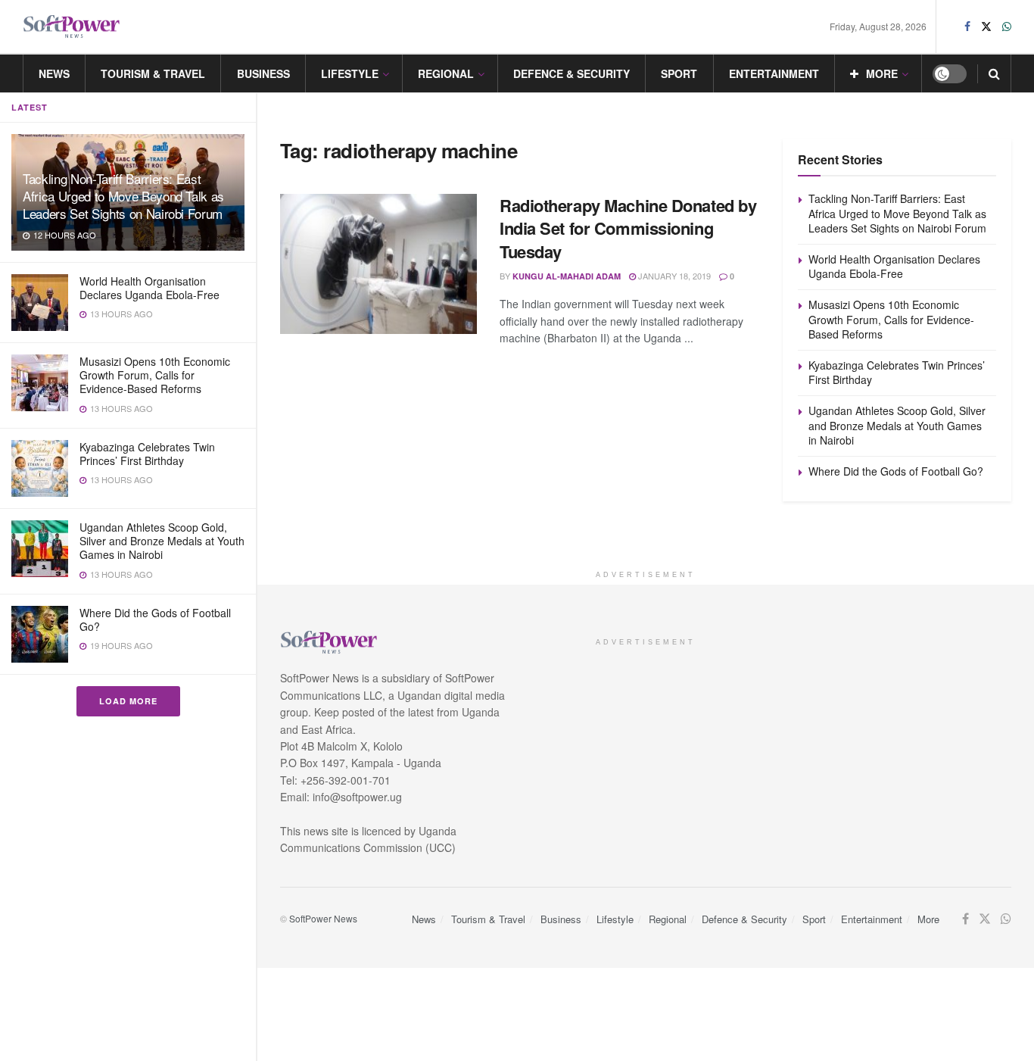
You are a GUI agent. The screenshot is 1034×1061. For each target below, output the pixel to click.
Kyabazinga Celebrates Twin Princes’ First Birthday (147, 453)
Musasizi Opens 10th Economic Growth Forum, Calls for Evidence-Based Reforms (154, 375)
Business (263, 73)
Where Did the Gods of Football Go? (155, 619)
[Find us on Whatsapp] (1006, 26)
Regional (446, 73)
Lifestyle (349, 73)
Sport (679, 73)
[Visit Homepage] (72, 27)
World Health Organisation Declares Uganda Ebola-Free (149, 287)
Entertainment (774, 73)
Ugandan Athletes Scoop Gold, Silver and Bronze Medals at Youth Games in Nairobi (161, 541)
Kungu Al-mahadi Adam (566, 276)
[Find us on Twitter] (986, 26)
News (54, 73)
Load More (128, 701)
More (882, 73)
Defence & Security (571, 73)
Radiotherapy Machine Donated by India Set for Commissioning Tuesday (628, 228)
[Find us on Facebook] (967, 26)
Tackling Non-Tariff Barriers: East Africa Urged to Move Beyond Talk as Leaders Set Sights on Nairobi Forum (123, 196)
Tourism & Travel (153, 73)
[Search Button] (994, 73)
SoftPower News (323, 918)
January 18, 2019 (673, 276)
